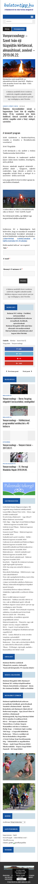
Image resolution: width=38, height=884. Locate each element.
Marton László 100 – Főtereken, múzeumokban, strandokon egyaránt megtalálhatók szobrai (16, 617)
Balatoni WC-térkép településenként (17, 683)
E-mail (6, 258)
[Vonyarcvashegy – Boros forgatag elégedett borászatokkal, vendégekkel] (19, 393)
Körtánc (12, 341)
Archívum (6, 822)
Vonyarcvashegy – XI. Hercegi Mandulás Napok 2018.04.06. (15, 468)
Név (5, 248)
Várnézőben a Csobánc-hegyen (14, 724)
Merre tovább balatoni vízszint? (14, 597)
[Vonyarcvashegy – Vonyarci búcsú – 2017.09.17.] (19, 439)
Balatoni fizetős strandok (12, 877)
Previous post (13, 371)
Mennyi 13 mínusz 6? (13, 269)
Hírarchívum (7, 395)
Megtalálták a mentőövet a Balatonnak (16, 640)
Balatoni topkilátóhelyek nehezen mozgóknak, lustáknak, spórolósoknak (19, 320)
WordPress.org (8, 840)
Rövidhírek (6, 442)
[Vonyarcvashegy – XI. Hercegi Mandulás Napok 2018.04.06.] (19, 461)
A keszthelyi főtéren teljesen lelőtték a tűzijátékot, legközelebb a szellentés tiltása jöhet (18, 592)
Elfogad (21, 879)
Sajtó (15, 835)
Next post (26, 371)
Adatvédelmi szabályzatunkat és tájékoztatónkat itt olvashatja (19, 239)
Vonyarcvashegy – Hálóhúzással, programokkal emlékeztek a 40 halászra (16, 423)
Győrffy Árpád (13, 106)
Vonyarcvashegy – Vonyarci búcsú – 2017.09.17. (18, 446)
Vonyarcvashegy (17, 343)
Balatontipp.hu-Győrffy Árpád (17, 882)
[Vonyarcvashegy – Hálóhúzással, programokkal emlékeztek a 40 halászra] (19, 414)
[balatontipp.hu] (19, 7)
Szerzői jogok (7, 838)
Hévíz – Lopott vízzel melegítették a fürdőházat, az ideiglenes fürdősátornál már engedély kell (18, 629)
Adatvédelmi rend (20, 838)
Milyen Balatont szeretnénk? (13, 519)
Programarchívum (9, 463)
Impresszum (7, 835)
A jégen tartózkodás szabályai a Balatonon (18, 582)
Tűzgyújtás (6, 343)
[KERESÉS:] (19, 21)
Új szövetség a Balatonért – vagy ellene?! (17, 517)
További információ (21, 876)
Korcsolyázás (8, 879)
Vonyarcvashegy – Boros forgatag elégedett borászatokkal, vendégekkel (19, 400)
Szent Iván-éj (21, 341)
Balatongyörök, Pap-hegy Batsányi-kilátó (18, 716)
